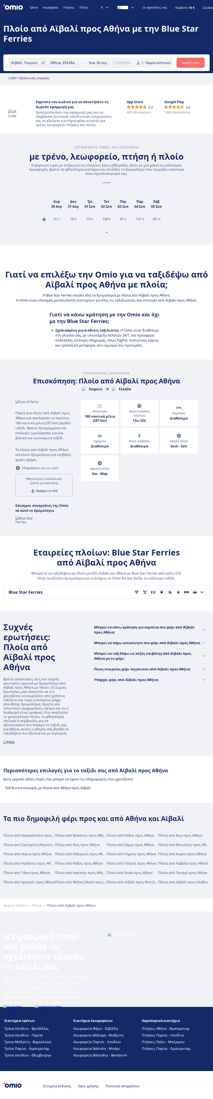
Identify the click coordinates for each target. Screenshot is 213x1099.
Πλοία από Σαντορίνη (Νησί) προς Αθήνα (36, 844)
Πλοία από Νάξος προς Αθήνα (79, 863)
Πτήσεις (68, 7)
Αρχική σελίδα (14, 905)
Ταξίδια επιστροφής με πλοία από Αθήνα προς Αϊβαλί (48, 788)
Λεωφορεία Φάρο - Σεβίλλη (95, 1028)
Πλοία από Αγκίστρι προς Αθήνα (81, 872)
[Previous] (43, 204)
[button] (98, 63)
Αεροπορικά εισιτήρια (161, 1020)
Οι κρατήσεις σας (155, 7)
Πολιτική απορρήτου (122, 1086)
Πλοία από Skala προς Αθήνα (129, 872)
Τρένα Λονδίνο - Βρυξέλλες (26, 1028)
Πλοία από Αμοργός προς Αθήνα (29, 882)
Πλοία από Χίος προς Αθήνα (77, 844)
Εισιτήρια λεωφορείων (93, 1020)
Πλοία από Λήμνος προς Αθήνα (131, 854)
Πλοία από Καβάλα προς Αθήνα (183, 863)
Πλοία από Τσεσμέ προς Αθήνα (182, 872)
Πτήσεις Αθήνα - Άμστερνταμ (165, 1028)
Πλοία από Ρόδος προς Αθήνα (130, 835)
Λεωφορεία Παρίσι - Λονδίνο (97, 1042)
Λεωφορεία (50, 7)
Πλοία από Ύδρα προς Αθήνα (26, 872)
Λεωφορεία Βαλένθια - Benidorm (100, 1055)
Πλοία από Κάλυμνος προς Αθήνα (82, 854)
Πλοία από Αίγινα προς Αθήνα (27, 854)
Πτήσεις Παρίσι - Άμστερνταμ (166, 1048)
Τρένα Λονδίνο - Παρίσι (23, 1035)
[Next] (169, 204)
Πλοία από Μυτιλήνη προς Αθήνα (185, 844)
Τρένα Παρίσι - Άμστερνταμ (27, 1048)
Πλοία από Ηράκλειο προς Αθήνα (30, 863)
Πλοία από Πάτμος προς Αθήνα (131, 863)
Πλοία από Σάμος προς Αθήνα (130, 844)
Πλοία (83, 7)
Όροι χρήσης (88, 1086)
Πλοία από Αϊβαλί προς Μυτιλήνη (133, 882)
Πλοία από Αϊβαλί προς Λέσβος (183, 882)
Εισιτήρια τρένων (19, 1020)
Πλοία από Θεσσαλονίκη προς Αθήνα (33, 835)
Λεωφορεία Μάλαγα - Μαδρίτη (98, 1035)
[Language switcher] (125, 7)
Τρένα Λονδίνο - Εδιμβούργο (28, 1055)
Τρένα (34, 7)
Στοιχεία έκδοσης (57, 1086)
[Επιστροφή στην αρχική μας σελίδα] (16, 7)
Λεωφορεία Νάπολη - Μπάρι (96, 1048)
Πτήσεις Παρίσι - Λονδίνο (163, 1035)
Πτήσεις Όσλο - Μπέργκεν (163, 1042)
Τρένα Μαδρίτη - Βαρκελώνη (28, 1042)
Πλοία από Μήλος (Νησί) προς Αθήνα (84, 882)
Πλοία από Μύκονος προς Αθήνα (81, 835)
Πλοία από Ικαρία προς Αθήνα (182, 854)
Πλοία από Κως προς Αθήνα (180, 835)
